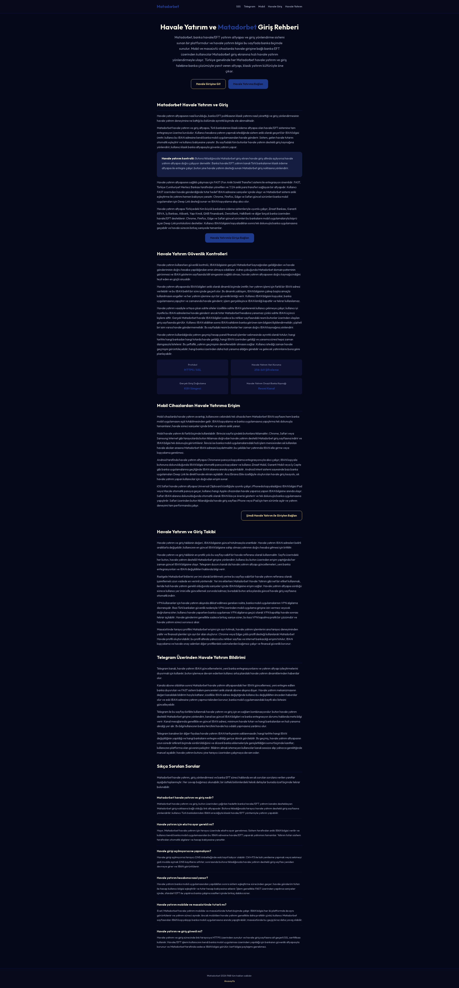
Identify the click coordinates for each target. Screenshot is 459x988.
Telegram (249, 6)
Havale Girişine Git (208, 84)
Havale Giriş (275, 6)
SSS (238, 6)
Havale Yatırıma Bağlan (248, 84)
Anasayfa (229, 981)
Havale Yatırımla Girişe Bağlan (229, 238)
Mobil (261, 6)
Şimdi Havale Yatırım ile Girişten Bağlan (271, 515)
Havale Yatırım (293, 6)
